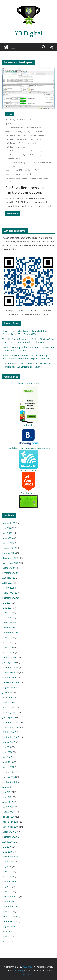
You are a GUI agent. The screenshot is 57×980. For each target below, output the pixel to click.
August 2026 (8, 523)
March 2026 (8, 543)
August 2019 (8, 687)
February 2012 (9, 916)
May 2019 (7, 697)
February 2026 (9, 548)
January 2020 (9, 662)
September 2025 (10, 572)
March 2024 (8, 617)
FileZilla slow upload (27, 143)
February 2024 (9, 622)
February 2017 (9, 811)
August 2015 (8, 861)
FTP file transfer (44, 162)
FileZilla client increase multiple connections (24, 190)
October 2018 (9, 732)
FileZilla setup (11, 143)
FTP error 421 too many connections (20, 162)
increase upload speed (38, 178)
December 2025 (10, 557)
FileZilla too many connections (18, 147)
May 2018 (7, 757)
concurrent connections (15, 127)
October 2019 (9, 677)
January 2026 (9, 552)
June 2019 (7, 692)
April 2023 (7, 637)
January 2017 (9, 816)
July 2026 (7, 528)
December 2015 (10, 856)
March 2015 (8, 876)
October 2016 (9, 831)
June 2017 (7, 796)
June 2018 (7, 752)
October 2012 (9, 901)
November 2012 (10, 896)
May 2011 (7, 931)
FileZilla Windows (32, 154)
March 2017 (8, 806)
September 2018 (10, 737)
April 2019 (7, 702)
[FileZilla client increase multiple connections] (28, 88)
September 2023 (10, 632)
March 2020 (8, 652)
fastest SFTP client (13, 131)
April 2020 (7, 647)
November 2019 (10, 672)
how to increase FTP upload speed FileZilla (23, 170)
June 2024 (7, 607)
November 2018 (10, 727)
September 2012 (10, 906)
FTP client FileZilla (12, 158)
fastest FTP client (34, 127)
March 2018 (8, 767)
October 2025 (9, 567)
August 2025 (8, 577)
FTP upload (11, 166)
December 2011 (10, 921)
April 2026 (7, 538)
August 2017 (8, 787)
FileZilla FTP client (12, 135)
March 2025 (8, 587)
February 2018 (9, 772)
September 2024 (10, 597)
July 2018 (7, 747)
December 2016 (10, 821)
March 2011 (8, 941)
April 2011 (7, 936)
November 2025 (10, 562)
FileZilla (25, 131)
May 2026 (7, 533)
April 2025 (7, 582)
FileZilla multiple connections (34, 135)
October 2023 (9, 627)
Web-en (9, 114)
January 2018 (9, 777)
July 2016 (7, 846)
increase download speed (16, 178)
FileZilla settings (36, 139)
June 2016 (7, 851)
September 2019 (10, 682)
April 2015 (7, 871)
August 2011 (8, 926)
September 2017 (10, 782)
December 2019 (10, 667)
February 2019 (9, 712)
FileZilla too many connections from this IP (23, 151)
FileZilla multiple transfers (16, 139)
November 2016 (10, 826)
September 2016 (10, 836)
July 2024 (7, 602)
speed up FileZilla (12, 181)
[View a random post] (51, 47)
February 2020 (9, 657)
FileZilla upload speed (14, 154)
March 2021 (8, 642)
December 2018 (10, 722)
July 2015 (7, 866)
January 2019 (9, 717)
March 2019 (8, 707)
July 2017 (7, 791)
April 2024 (7, 612)
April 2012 (7, 911)
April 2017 (7, 801)
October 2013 (9, 881)
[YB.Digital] (6, 47)
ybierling (11, 119)
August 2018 (8, 742)
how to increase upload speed (18, 174)
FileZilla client (36, 131)
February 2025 (9, 592)
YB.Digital (28, 33)
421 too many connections (19, 124)
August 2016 (8, 841)
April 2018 (7, 762)
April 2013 (7, 891)
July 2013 (7, 886)
